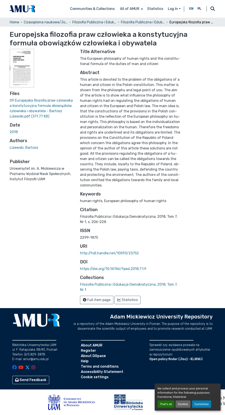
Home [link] (14, 22)
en (191, 9)
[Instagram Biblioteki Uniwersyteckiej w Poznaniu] (33, 368)
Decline (183, 404)
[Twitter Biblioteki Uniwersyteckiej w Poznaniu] (27, 368)
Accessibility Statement (102, 372)
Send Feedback (32, 380)
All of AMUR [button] (129, 9)
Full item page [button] (98, 300)
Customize (201, 404)
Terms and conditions (100, 366)
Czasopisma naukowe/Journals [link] (46, 22)
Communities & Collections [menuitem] (92, 9)
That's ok (166, 404)
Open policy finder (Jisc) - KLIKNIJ (176, 359)
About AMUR (91, 345)
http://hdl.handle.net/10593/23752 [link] (109, 253)
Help (85, 361)
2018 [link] (14, 132)
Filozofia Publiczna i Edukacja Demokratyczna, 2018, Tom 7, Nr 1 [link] (143, 22)
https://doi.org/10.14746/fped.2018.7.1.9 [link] (113, 269)
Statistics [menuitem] (155, 9)
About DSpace (93, 356)
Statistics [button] (129, 300)
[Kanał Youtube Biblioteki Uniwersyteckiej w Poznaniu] (21, 368)
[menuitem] (131, 9)
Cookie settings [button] (95, 377)
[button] (22, 8)
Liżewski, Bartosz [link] (24, 147)
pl (199, 9)
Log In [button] (173, 9)
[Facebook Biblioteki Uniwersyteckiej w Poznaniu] (14, 368)
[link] (42, 108)
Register (88, 350)
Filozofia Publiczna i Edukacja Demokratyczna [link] (94, 22)
